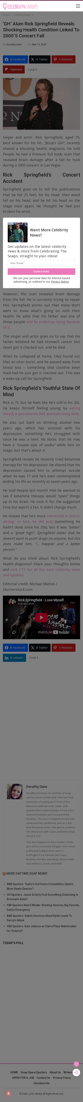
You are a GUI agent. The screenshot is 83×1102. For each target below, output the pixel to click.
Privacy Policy (62, 1077)
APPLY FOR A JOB (23, 1077)
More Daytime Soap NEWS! (26, 873)
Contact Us (43, 1077)
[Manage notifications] (8, 1093)
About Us (55, 1072)
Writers (68, 1072)
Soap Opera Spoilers (34, 1072)
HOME (14, 1072)
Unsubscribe (42, 1083)
